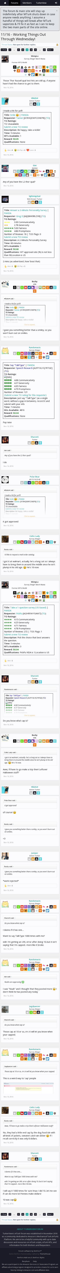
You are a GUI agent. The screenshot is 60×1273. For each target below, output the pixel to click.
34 (31, 50)
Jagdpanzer (34, 1006)
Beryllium (26, 1261)
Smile (13, 114)
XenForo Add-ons (24, 1257)
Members (27, 2)
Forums (14, 2)
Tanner (19, 117)
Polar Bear (35, 476)
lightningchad (34, 196)
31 (19, 50)
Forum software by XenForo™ (30, 1251)
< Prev (3, 50)
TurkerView (41, 2)
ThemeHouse (45, 1254)
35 (35, 50)
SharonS (35, 437)
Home (5, 3)
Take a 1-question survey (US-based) (28, 607)
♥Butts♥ (34, 98)
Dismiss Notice (57, 11)
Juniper (34, 853)
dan (35, 165)
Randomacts (34, 347)
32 (23, 50)
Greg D (19, 216)
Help (35, 1261)
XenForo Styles (38, 1257)
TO (47, 117)
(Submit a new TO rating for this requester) (25, 394)
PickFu (19, 613)
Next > (50, 50)
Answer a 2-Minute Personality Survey (28, 210)
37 (44, 50)
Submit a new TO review (16, 126)
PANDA (24, 114)
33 (27, 50)
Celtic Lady (35, 536)
